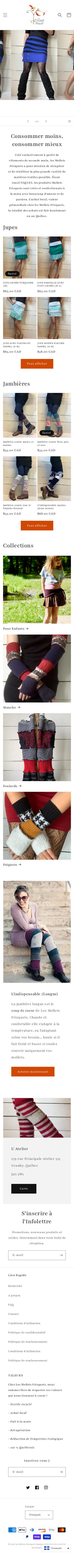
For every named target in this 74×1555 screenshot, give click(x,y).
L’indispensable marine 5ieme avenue (51, 507)
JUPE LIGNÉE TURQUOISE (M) (18, 284)
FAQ (11, 1304)
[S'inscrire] (61, 1255)
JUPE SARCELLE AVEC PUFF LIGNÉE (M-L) (50, 284)
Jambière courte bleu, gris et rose (53, 443)
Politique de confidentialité (27, 1332)
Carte (24, 1188)
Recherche (15, 1286)
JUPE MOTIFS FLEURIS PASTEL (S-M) (50, 345)
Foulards (10, 786)
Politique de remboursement (27, 1341)
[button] (5, 15)
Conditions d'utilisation (24, 1323)
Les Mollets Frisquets (25, 1544)
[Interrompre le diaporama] (69, 121)
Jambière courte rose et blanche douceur (17, 507)
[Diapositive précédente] (27, 121)
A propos (14, 1295)
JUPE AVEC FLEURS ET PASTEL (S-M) (16, 345)
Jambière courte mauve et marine (18, 443)
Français (34, 1514)
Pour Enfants (13, 629)
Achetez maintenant (32, 1072)
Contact (13, 1314)
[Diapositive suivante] (46, 121)
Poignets (10, 865)
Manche (9, 707)
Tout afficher (37, 364)
